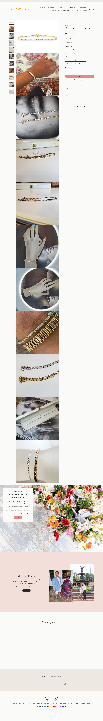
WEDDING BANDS (82, 7)
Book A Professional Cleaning (52, 703)
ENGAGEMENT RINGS (71, 7)
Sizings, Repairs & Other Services (66, 703)
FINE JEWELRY (55, 11)
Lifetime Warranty (32, 703)
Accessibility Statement (86, 703)
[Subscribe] (64, 683)
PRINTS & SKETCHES (82, 11)
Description (67, 95)
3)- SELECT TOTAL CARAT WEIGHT (72, 56)
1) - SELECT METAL (69, 42)
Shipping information (69, 100)
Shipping (19, 703)
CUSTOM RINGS (65, 11)
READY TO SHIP (60, 7)
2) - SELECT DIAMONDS (70, 49)
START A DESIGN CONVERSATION (46, 7)
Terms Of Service (77, 703)
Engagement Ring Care (41, 703)
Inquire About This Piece (70, 33)
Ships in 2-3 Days (68, 25)
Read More (18, 517)
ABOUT (72, 11)
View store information (71, 88)
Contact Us (14, 703)
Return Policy (25, 703)
